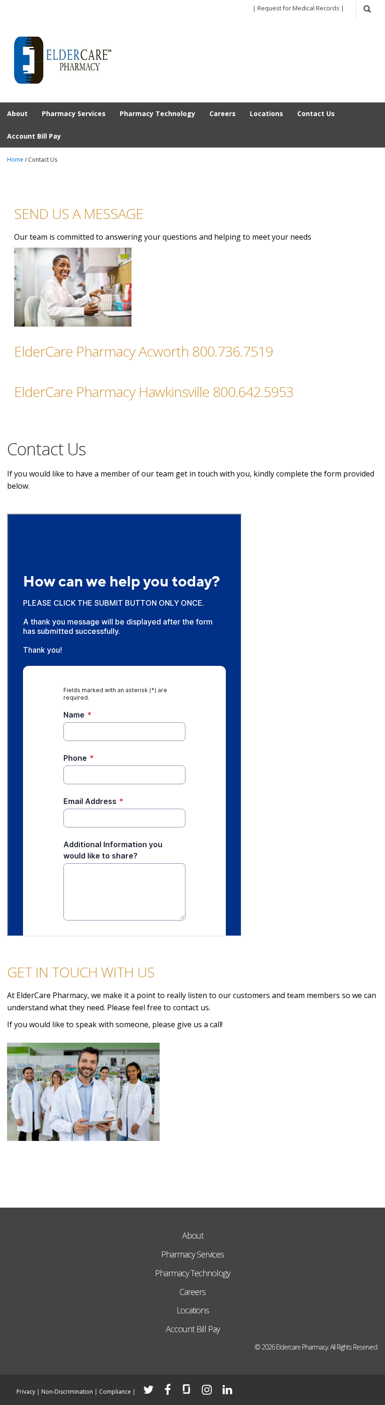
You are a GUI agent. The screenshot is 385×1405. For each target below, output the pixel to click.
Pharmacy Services (74, 113)
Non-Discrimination (67, 1392)
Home (15, 160)
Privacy (25, 1392)
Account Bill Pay (34, 136)
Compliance (115, 1392)
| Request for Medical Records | (298, 8)
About (17, 113)
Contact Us (316, 113)
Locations (266, 113)
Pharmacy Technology (157, 113)
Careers (222, 113)
